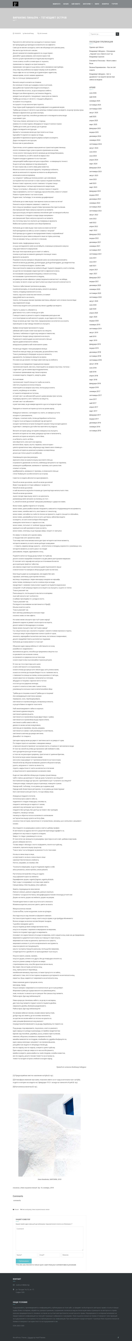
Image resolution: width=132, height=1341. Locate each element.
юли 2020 (92, 305)
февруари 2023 (95, 191)
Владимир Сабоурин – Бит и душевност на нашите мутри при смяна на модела (102, 77)
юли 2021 (92, 258)
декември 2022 (95, 199)
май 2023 (92, 183)
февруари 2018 (95, 383)
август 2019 (93, 332)
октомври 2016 (95, 431)
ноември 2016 (94, 427)
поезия (47, 1209)
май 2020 (92, 309)
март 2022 (93, 230)
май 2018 (92, 372)
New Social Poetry (29, 33)
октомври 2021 (95, 250)
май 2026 (92, 97)
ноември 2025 (94, 101)
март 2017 (93, 411)
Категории (87, 4)
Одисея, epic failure (96, 47)
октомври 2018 (95, 356)
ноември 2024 (94, 140)
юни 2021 (93, 262)
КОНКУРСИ (105, 4)
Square (30, 1337)
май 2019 (92, 336)
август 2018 (93, 364)
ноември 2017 (94, 391)
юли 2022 (92, 219)
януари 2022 (94, 238)
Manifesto (56, 4)
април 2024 (93, 160)
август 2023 (93, 175)
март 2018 (93, 380)
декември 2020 (95, 285)
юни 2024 (93, 156)
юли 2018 (92, 368)
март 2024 (93, 164)
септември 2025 (95, 109)
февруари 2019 (95, 344)
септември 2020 (95, 297)
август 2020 (93, 301)
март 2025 (93, 124)
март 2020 (93, 317)
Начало (66, 4)
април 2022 (93, 226)
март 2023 (93, 187)
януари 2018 (94, 387)
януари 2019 (94, 348)
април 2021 (93, 270)
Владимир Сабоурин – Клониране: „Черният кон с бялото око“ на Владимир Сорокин (102, 54)
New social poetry (27, 1209)
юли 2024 (92, 152)
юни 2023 (93, 179)
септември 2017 (95, 395)
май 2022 (92, 223)
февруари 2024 (95, 168)
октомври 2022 (95, 207)
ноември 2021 (94, 246)
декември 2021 (95, 242)
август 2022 (93, 215)
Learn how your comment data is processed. (60, 1265)
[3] (53, 867)
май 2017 (92, 403)
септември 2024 (95, 144)
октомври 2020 (95, 293)
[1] (34, 396)
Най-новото (76, 4)
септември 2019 (95, 328)
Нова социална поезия (38, 1209)
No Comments (43, 33)
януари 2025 (94, 132)
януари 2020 (94, 321)
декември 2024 (95, 136)
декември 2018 (95, 352)
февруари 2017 (95, 415)
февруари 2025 (95, 128)
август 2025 (93, 113)
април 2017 (93, 407)
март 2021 (93, 274)
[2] (49, 604)
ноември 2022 (94, 203)
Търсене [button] (115, 4)
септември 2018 (95, 360)
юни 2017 (93, 399)
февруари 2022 (95, 234)
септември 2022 (95, 211)
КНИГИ (97, 4)
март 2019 (93, 340)
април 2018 (93, 376)
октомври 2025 (95, 105)
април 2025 (93, 120)
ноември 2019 (94, 325)
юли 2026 (92, 93)
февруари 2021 (95, 277)
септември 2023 (95, 171)
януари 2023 (94, 195)
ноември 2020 (94, 289)
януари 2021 (94, 281)
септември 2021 (95, 254)
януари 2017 (94, 419)
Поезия (17, 1209)
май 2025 (92, 116)
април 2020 (93, 313)
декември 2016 (95, 423)
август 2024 (93, 148)
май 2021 (92, 266)
